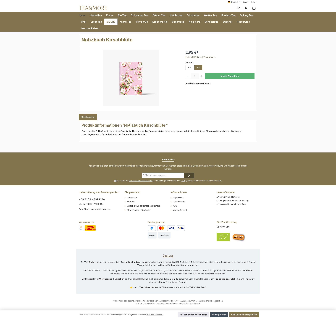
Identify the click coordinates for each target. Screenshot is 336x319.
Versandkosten (161, 301)
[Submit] (189, 175)
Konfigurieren (219, 314)
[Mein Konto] (246, 8)
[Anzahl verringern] (188, 76)
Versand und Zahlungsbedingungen (144, 206)
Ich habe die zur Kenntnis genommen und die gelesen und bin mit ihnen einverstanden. (169, 180)
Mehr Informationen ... (154, 315)
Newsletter (132, 197)
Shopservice (132, 192)
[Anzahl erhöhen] (201, 76)
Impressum (178, 197)
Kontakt (131, 201)
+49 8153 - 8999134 (92, 199)
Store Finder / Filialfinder (139, 210)
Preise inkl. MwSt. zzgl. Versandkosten (200, 57)
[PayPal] (152, 228)
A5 (189, 67)
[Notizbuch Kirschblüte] (131, 78)
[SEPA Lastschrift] (181, 228)
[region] (131, 78)
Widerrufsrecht (180, 210)
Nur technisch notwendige (193, 314)
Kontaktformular (102, 209)
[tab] (88, 117)
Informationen (179, 192)
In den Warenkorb (230, 76)
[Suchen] (238, 8)
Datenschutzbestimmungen (141, 180)
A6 (198, 67)
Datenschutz (179, 201)
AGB (183, 180)
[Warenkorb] (254, 8)
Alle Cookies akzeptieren (244, 314)
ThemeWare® (194, 303)
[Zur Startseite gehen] (93, 8)
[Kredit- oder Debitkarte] (166, 228)
